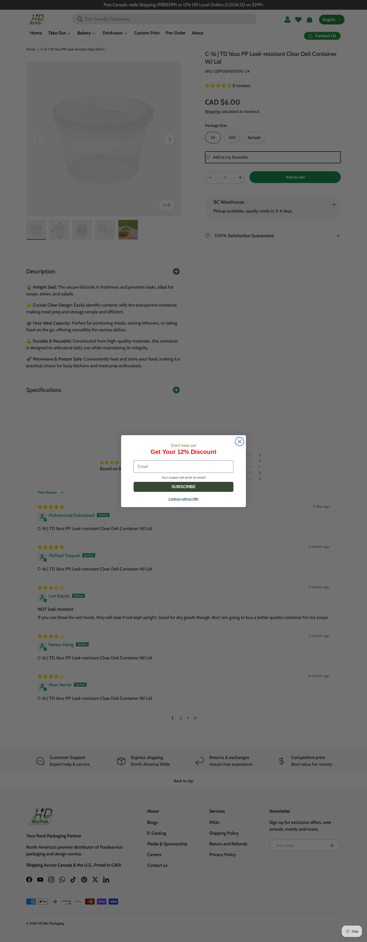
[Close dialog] (239, 441)
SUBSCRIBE (184, 487)
